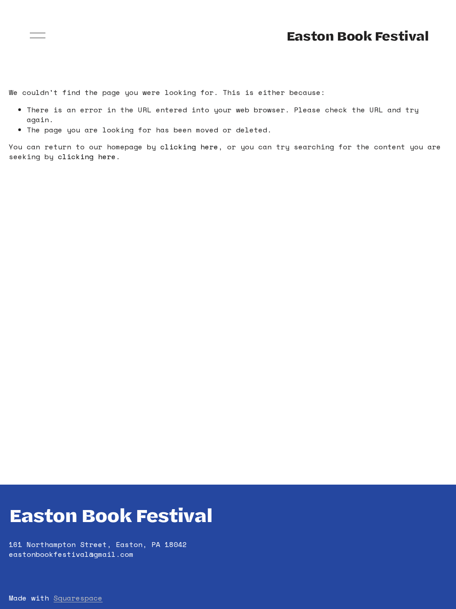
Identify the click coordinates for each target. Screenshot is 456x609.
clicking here (189, 146)
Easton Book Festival (357, 35)
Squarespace (77, 598)
